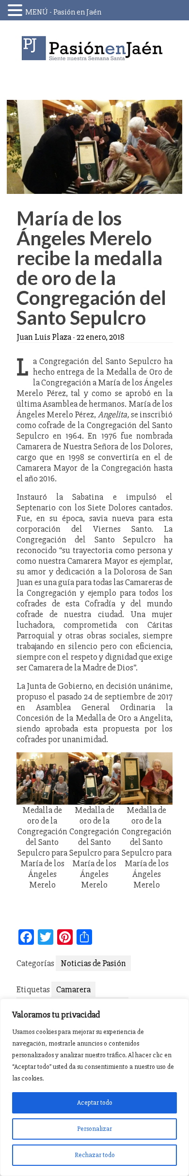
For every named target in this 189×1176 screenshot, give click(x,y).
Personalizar (94, 1129)
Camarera (73, 989)
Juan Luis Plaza (43, 337)
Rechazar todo (95, 1155)
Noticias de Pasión (93, 963)
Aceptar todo (94, 1102)
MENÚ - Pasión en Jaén (63, 12)
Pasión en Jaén (94, 48)
